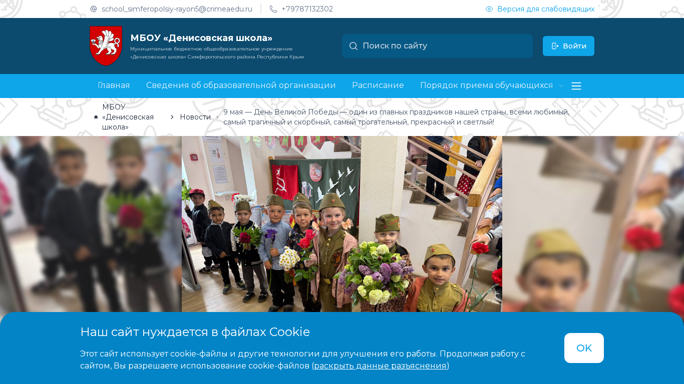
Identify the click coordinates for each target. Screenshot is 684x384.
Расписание (378, 85)
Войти (574, 46)
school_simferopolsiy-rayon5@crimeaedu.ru (177, 9)
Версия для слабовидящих (545, 9)
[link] (129, 117)
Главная (114, 85)
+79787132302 (307, 9)
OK (584, 348)
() (380, 365)
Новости (195, 117)
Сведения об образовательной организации (241, 85)
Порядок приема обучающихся (486, 86)
